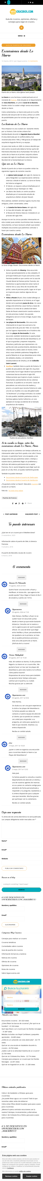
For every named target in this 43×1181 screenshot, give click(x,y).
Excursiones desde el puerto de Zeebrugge (22, 477)
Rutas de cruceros (8, 969)
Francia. (14, 100)
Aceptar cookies (31, 1176)
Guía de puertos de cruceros (18, 45)
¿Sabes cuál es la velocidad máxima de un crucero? (20, 1051)
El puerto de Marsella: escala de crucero (16, 553)
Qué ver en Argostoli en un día (13, 1064)
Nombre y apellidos (9, 905)
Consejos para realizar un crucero (14, 938)
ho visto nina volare (16, 491)
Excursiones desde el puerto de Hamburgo (22, 480)
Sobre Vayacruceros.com (11, 973)
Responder (21, 577)
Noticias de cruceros (9, 958)
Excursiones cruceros (9, 1021)
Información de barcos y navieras (14, 954)
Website (5, 859)
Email (4, 850)
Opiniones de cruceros (10, 965)
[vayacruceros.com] (21, 981)
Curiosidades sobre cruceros (12, 946)
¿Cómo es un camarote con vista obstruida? (18, 1040)
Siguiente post (31, 514)
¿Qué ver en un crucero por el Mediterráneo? (18, 533)
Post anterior (11, 514)
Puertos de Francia (10, 498)
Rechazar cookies (11, 1176)
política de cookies (25, 1171)
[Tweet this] (16, 503)
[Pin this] (23, 503)
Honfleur (9, 366)
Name (4, 841)
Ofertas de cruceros (9, 962)
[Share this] (13, 503)
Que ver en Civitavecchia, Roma (13, 1056)
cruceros (34, 484)
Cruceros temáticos (9, 942)
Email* (4, 915)
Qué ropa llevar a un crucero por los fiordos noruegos (21, 1029)
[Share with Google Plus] (19, 503)
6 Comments (33, 61)
